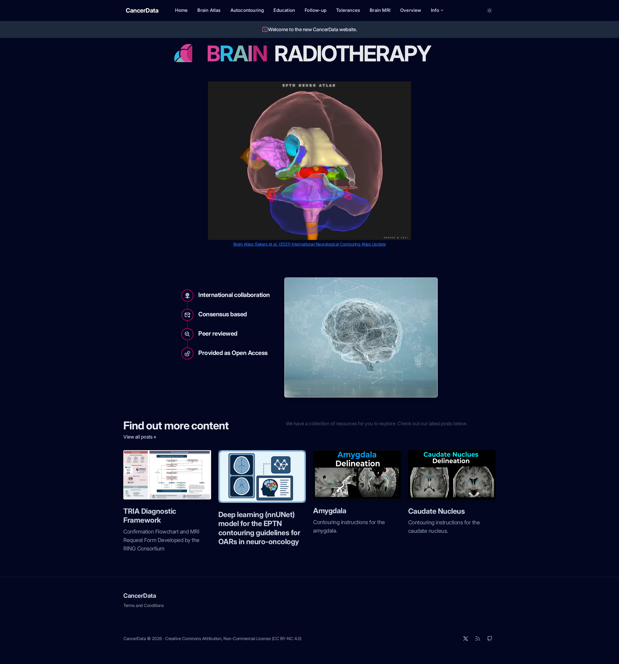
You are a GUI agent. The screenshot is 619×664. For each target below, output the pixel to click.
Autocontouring (247, 10)
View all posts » (139, 437)
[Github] (490, 639)
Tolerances (348, 10)
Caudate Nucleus (436, 511)
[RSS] (478, 639)
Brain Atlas (209, 10)
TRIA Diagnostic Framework (149, 516)
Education (284, 10)
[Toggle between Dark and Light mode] (490, 10)
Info (435, 10)
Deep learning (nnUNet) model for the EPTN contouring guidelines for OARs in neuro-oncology (259, 528)
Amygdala (329, 510)
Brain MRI (380, 10)
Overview (410, 10)
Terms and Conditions (143, 605)
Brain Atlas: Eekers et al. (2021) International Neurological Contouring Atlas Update (309, 244)
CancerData (139, 595)
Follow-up (315, 10)
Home (181, 10)
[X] (465, 639)
